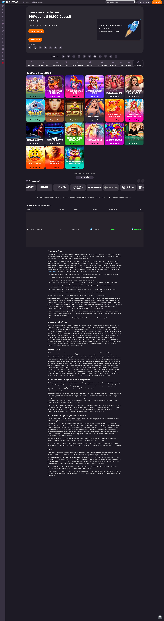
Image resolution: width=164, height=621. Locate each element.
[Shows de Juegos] (2, 34)
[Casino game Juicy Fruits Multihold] (114, 108)
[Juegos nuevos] (2, 20)
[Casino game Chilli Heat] (35, 155)
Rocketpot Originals (43, 65)
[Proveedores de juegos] (2, 49)
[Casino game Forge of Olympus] (54, 155)
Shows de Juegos (102, 65)
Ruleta (121, 65)
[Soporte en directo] (2, 59)
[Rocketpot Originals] (2, 17)
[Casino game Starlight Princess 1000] (134, 108)
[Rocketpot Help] (160, 617)
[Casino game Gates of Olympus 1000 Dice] (35, 85)
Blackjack (113, 65)
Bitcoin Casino (51, 271)
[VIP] (2, 56)
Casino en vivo (90, 65)
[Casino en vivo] (2, 31)
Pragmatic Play (35, 96)
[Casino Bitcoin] (2, 9)
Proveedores (138, 65)
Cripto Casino (31, 65)
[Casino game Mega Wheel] (94, 108)
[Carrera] (2, 13)
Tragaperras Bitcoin (77, 65)
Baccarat (128, 65)
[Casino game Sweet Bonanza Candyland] (134, 85)
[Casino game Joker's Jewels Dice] (94, 85)
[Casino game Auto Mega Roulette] (54, 132)
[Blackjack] (2, 38)
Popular (66, 65)
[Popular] (2, 24)
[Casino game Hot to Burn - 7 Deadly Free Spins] (54, 108)
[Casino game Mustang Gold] (94, 132)
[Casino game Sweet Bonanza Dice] (74, 85)
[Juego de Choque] (2, 52)
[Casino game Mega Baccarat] (114, 85)
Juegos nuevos (57, 65)
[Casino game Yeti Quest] (35, 108)
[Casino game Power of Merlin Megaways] (74, 155)
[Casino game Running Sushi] (74, 108)
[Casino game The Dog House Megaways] (74, 132)
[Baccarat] (2, 45)
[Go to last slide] (138, 181)
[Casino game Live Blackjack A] (134, 132)
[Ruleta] (2, 42)
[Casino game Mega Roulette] (35, 132)
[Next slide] (143, 181)
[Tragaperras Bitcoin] (2, 27)
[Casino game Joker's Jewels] (114, 132)
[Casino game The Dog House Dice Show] (54, 85)
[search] (134, 2)
